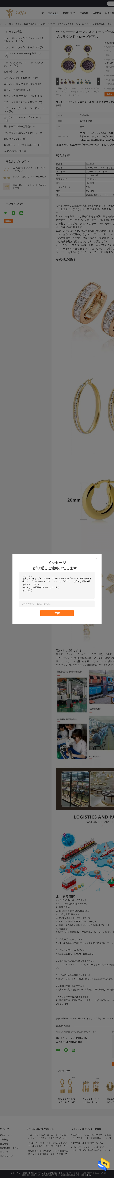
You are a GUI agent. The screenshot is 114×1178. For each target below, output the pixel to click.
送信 (57, 613)
